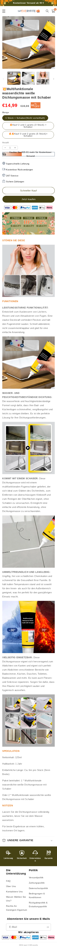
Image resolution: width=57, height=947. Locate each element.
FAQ (8, 881)
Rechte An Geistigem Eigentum (16, 908)
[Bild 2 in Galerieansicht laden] (28, 78)
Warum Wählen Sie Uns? (16, 899)
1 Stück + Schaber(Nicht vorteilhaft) (25, 118)
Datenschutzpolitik (38, 888)
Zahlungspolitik (37, 883)
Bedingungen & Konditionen (37, 895)
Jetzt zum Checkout (28, 199)
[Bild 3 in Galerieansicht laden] (42, 78)
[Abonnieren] (47, 927)
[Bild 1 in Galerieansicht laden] (13, 78)
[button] (28, 840)
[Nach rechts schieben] (53, 79)
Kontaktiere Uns (14, 891)
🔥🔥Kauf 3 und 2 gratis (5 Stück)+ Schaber (28, 134)
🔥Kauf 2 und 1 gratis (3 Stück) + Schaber (28, 126)
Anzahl (5, 142)
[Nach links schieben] (3, 79)
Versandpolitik (36, 877)
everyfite (35, 945)
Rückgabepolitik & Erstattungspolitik (38, 904)
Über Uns (11, 886)
